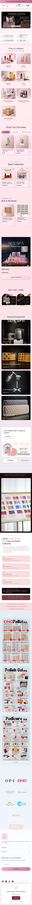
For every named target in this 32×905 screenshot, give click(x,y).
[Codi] (16, 737)
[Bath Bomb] (8, 724)
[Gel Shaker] (7, 750)
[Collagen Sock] (16, 744)
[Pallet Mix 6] (16, 659)
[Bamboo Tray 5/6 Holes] (16, 357)
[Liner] (16, 628)
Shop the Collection (16, 277)
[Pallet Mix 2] (7, 647)
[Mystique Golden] (24, 737)
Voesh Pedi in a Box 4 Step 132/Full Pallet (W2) (8, 219)
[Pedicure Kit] (25, 628)
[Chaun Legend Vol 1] (22, 694)
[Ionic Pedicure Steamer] (16, 383)
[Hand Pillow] (7, 757)
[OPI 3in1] (22, 708)
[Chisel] (9, 677)
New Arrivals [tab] (15, 132)
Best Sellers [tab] (5, 132)
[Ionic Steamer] (16, 724)
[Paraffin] (16, 637)
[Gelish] (22, 677)
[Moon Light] (15, 757)
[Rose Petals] (25, 730)
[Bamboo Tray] (15, 750)
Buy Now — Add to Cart (16, 597)
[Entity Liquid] (8, 730)
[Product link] (8, 215)
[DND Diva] (10, 708)
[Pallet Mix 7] (25, 659)
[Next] (29, 142)
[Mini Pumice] (7, 637)
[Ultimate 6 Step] (24, 744)
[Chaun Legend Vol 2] (9, 694)
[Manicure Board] (16, 408)
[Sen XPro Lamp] (24, 724)
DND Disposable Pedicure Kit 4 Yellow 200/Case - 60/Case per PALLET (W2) (21, 219)
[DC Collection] (10, 701)
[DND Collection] (22, 701)
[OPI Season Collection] (16, 20)
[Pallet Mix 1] (25, 637)
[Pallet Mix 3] (16, 647)
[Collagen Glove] (7, 744)
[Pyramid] (22, 685)
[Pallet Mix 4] (25, 647)
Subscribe (16, 869)
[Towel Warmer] (16, 332)
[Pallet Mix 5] (7, 659)
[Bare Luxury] (7, 737)
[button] (3, 5)
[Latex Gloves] (7, 628)
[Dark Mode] (18, 5)
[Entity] (10, 686)
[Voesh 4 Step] (17, 730)
